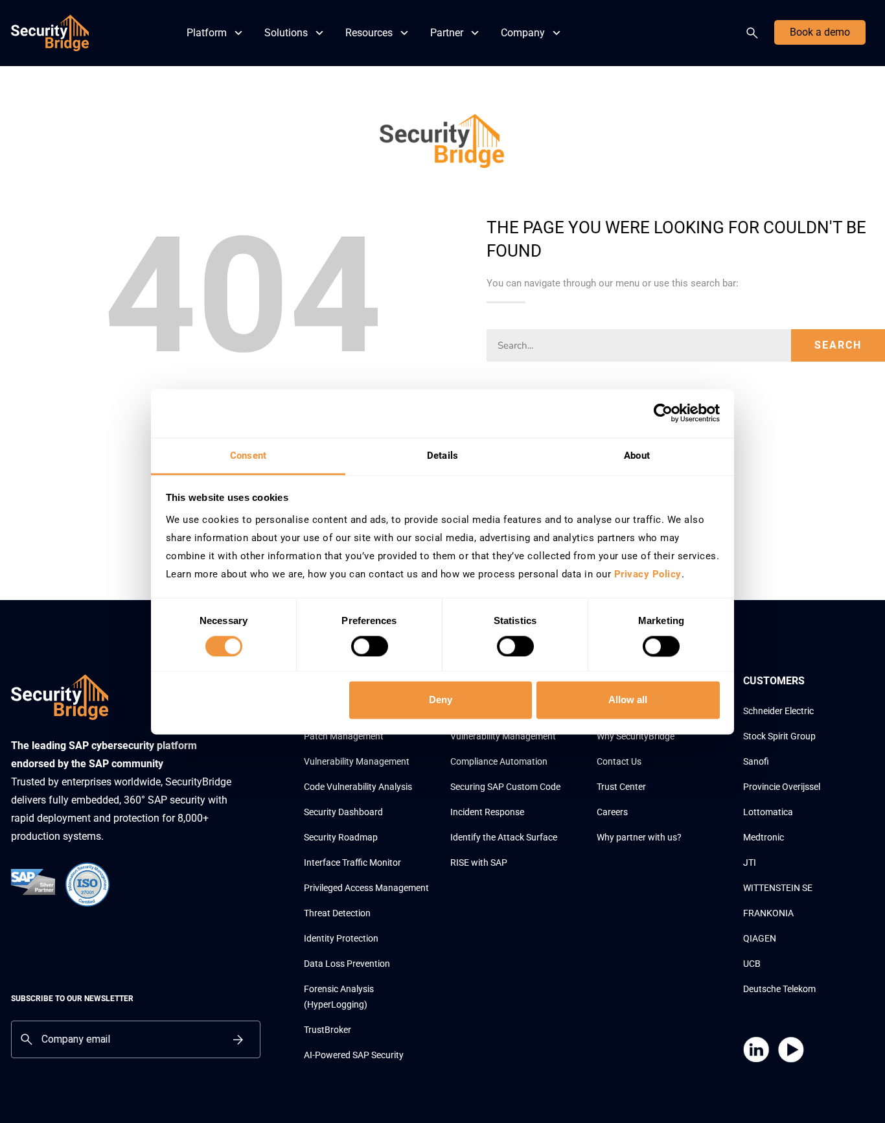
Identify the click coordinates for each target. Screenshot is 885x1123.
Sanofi (756, 761)
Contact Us (619, 761)
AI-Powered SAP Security (354, 1055)
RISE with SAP (478, 862)
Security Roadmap (341, 837)
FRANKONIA (768, 913)
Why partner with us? (639, 837)
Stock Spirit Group (779, 736)
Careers (612, 812)
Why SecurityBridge (635, 736)
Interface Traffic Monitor (352, 862)
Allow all (627, 700)
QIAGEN (759, 938)
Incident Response (487, 812)
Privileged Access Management (366, 888)
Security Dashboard (343, 812)
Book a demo (820, 32)
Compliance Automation (498, 761)
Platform (207, 33)
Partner (446, 33)
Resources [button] (369, 33)
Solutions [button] (286, 33)
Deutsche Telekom (779, 989)
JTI (749, 862)
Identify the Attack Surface (503, 837)
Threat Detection (337, 913)
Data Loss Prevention (347, 963)
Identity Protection (341, 938)
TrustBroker (327, 1030)
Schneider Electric (778, 711)
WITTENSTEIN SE (777, 888)
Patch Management (344, 736)
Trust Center (621, 786)
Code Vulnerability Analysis (358, 786)
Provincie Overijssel (781, 786)
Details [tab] (442, 455)
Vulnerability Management (356, 761)
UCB (752, 963)
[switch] (369, 646)
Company (523, 33)
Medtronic (763, 837)
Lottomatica (768, 812)
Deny (440, 700)
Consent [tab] (248, 455)
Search (754, 33)
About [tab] (637, 455)
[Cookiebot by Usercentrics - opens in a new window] (663, 413)
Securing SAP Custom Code (505, 786)
